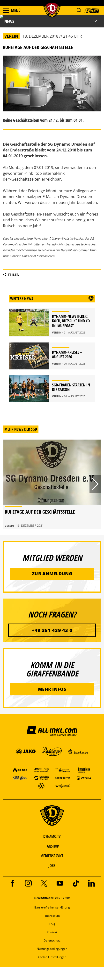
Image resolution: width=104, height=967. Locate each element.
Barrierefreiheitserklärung (52, 907)
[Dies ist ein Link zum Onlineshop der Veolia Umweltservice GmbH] (84, 778)
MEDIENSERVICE (52, 856)
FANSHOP (52, 846)
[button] (78, 10)
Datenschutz (52, 940)
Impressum (52, 916)
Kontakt (52, 932)
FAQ (52, 924)
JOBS (52, 865)
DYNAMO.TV (52, 836)
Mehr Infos (52, 689)
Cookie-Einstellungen (52, 957)
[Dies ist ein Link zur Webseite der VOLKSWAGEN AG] (41, 786)
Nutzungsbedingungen (52, 949)
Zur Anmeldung (52, 573)
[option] (52, 484)
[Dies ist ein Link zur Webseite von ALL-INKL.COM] (52, 731)
